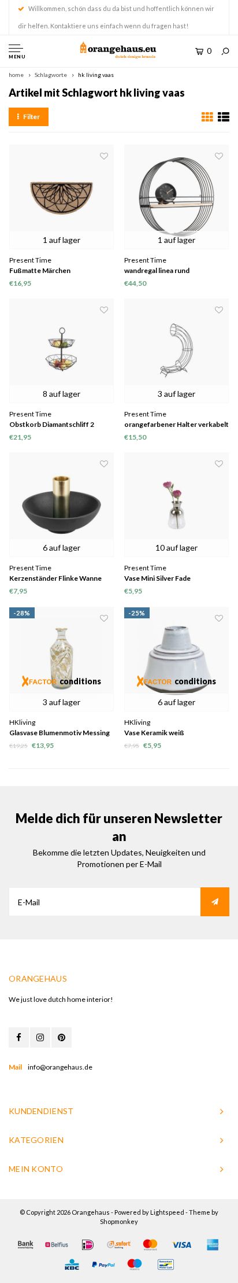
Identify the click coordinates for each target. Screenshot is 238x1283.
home (16, 74)
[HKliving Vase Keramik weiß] (176, 659)
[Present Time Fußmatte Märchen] (61, 197)
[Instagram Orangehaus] (40, 1037)
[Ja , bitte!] (214, 901)
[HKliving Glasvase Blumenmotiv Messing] (61, 659)
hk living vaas (96, 74)
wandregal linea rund (156, 270)
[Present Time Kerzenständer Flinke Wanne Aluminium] (61, 504)
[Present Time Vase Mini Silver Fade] (176, 504)
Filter (31, 116)
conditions (80, 681)
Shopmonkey (119, 1221)
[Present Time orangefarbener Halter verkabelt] (176, 350)
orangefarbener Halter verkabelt (176, 424)
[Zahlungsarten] (25, 1245)
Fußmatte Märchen (39, 270)
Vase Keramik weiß (154, 732)
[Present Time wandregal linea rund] (176, 197)
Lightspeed (167, 1212)
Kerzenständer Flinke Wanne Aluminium (55, 579)
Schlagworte (51, 74)
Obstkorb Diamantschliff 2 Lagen (51, 425)
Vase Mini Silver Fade (157, 578)
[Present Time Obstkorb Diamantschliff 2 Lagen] (61, 350)
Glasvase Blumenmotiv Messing (59, 732)
